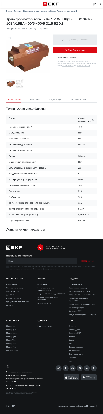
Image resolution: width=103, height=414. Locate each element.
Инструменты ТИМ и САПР (80, 291)
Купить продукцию (45, 326)
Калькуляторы (12, 320)
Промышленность (13, 298)
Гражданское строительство (17, 302)
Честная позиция (76, 347)
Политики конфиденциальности (44, 269)
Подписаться (87, 261)
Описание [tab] (35, 99)
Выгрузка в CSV (75, 311)
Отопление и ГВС (44, 303)
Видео (71, 340)
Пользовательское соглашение (19, 372)
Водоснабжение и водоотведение (51, 294)
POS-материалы (75, 284)
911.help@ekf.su (67, 65)
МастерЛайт (11, 343)
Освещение (42, 284)
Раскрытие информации (16, 375)
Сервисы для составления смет (82, 304)
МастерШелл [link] (11, 333)
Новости (72, 337)
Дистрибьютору (12, 291)
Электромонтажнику (14, 288)
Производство (74, 330)
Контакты (72, 357)
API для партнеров (76, 308)
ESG (70, 343)
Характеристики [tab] (13, 99)
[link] (59, 368)
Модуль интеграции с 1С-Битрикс (82, 315)
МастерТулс (11, 330)
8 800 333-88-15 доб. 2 (78, 63)
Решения (41, 279)
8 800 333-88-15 (53, 246)
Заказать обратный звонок (55, 249)
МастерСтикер (12, 350)
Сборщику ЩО (12, 284)
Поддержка (74, 279)
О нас (71, 320)
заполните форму (83, 65)
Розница (9, 305)
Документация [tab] (55, 99)
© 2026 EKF (10, 406)
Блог (70, 361)
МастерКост (11, 326)
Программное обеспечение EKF (82, 295)
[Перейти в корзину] (94, 4)
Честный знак (74, 350)
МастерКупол (11, 337)
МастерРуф (11, 347)
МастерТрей (11, 340)
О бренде (72, 326)
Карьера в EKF (75, 333)
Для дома (10, 295)
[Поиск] (99, 4)
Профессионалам (14, 279)
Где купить (42, 320)
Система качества (76, 354)
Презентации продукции (79, 288)
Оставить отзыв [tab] (78, 99)
